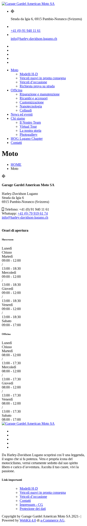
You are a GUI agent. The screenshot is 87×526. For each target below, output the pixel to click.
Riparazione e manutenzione (40, 94)
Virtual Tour (28, 126)
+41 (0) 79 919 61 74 (33, 213)
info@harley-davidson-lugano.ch (34, 39)
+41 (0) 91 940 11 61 (26, 30)
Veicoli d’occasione (33, 82)
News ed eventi (22, 114)
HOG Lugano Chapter (27, 138)
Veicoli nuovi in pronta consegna (43, 78)
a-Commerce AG (52, 520)
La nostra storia (30, 130)
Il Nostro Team (30, 122)
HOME (16, 164)
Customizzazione (32, 102)
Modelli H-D (29, 74)
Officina (16, 90)
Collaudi (26, 110)
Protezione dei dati (33, 509)
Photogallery (28, 134)
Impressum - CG (31, 505)
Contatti (16, 142)
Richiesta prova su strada (37, 86)
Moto (14, 70)
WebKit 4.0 (28, 520)
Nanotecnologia (31, 106)
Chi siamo (18, 118)
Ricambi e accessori (34, 98)
